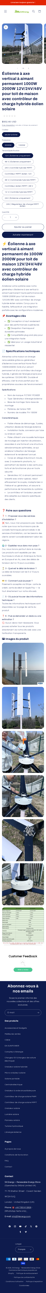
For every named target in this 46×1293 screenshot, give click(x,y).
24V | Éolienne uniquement (17, 198)
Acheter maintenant (23, 235)
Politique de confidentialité (24, 1277)
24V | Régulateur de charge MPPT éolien (22, 205)
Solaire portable (12, 1079)
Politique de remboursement (27, 1273)
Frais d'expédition (8, 125)
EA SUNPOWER (12, 1046)
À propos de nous (13, 1149)
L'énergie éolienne (13, 1132)
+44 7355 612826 (23, 1207)
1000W (21, 145)
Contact (8, 1167)
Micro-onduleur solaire (15, 1073)
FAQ (7, 1161)
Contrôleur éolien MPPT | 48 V (19, 186)
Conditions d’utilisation (14, 1281)
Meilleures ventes (13, 1034)
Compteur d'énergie (14, 1052)
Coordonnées (24, 1285)
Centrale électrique (13, 1085)
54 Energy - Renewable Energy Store (26, 1268)
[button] (5, 11)
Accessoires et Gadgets (16, 1028)
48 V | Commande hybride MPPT (20, 180)
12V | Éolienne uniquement (17, 156)
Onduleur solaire (12, 1108)
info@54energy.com (21, 1216)
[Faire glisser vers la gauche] (17, 68)
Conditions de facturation (16, 1155)
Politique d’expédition (34, 1281)
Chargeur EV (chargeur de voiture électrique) (20, 1059)
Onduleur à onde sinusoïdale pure (20, 1091)
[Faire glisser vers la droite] (28, 68)
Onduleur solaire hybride (16, 1067)
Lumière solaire (12, 1114)
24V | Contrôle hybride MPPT (18, 168)
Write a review (23, 970)
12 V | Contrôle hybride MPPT (19, 192)
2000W (8, 145)
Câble (7, 1040)
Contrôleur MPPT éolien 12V (18, 174)
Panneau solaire (12, 1120)
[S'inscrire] (38, 1012)
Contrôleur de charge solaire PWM (20, 1096)
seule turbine (11, 135)
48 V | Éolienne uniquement (18, 162)
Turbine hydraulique (14, 1126)
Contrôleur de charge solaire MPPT (21, 1102)
